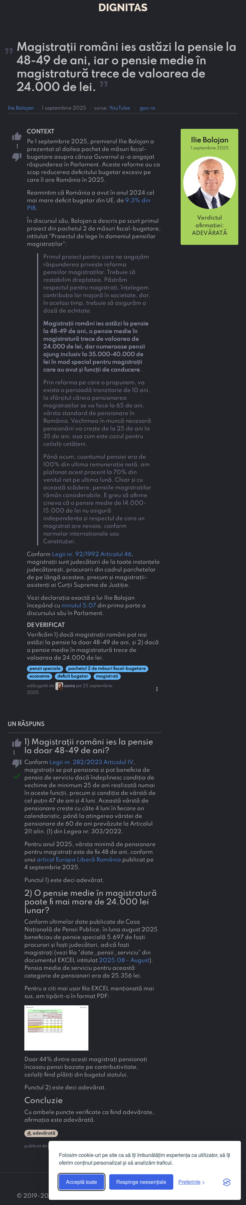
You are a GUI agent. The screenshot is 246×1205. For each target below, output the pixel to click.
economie (39, 676)
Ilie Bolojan (21, 108)
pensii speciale (45, 669)
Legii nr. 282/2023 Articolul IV (91, 762)
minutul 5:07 (79, 606)
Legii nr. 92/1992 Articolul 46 (92, 554)
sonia (69, 686)
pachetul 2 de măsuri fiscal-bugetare (107, 669)
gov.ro (147, 108)
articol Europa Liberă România (79, 860)
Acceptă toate (81, 1181)
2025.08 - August (124, 960)
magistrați (107, 676)
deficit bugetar (72, 676)
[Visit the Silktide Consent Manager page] (227, 1182)
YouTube (119, 108)
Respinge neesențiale (141, 1181)
